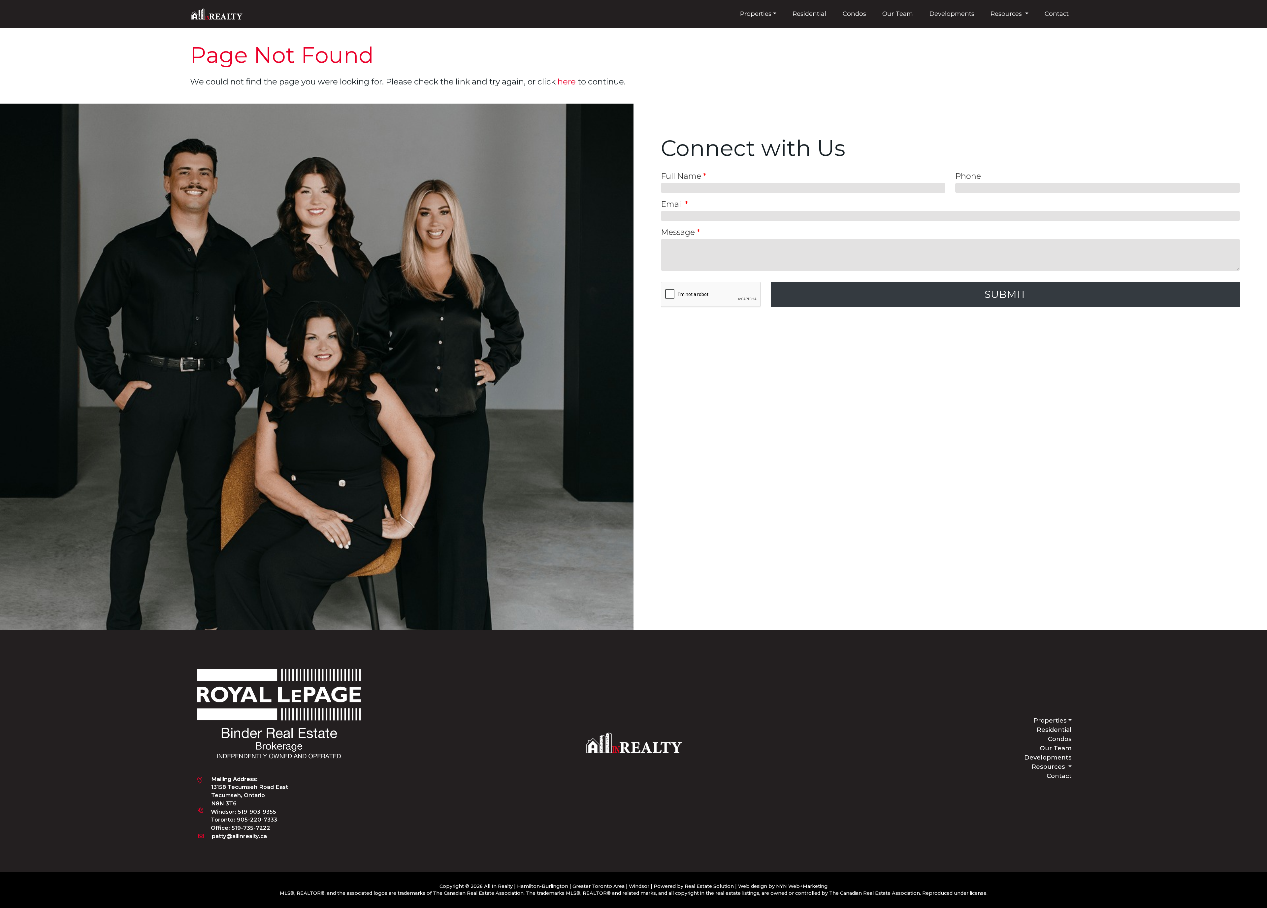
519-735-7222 (251, 828)
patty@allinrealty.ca (239, 836)
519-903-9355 (257, 811)
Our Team (897, 13)
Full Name (683, 176)
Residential (809, 13)
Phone (968, 176)
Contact (1057, 13)
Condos (854, 13)
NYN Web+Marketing (802, 886)
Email (674, 204)
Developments (951, 13)
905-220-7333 (257, 819)
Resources (1007, 13)
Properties (755, 13)
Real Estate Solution (709, 886)
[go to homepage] (219, 13)
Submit (1005, 294)
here (567, 81)
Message (680, 232)
